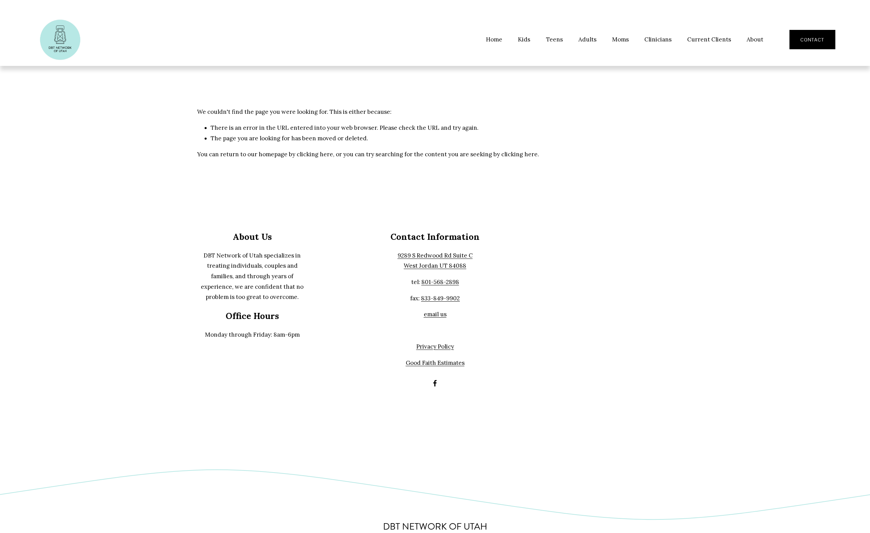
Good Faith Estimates (435, 363)
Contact (812, 40)
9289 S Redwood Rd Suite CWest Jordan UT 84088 (435, 261)
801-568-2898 (440, 282)
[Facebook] (435, 383)
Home (494, 39)
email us (435, 314)
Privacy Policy (435, 346)
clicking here (315, 154)
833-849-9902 (440, 298)
